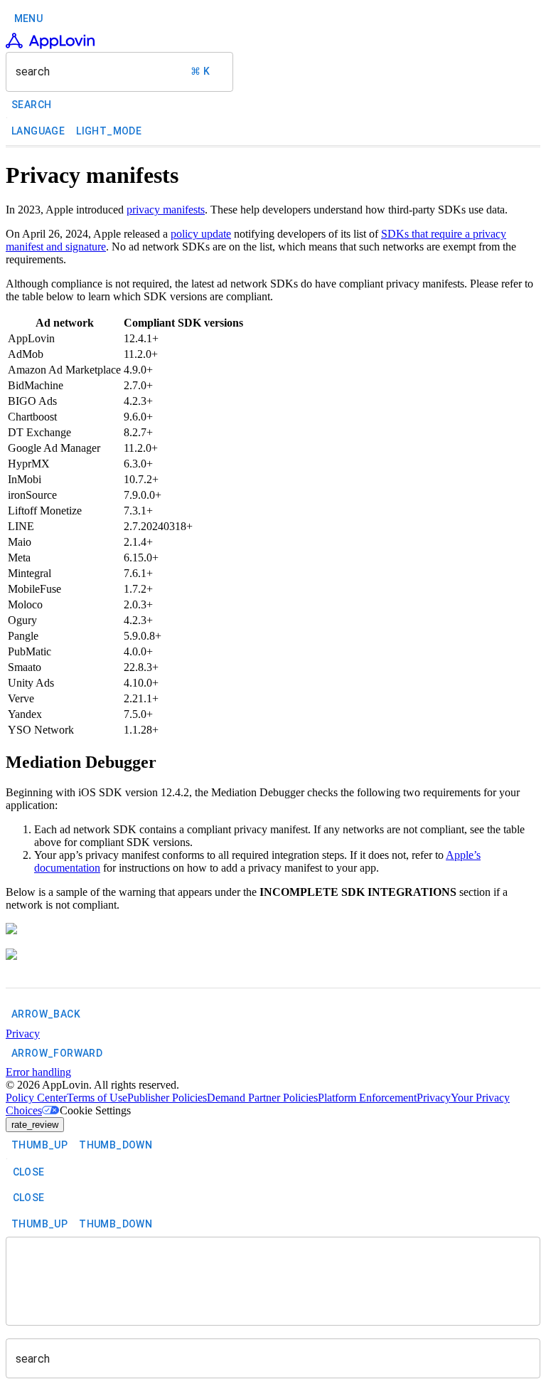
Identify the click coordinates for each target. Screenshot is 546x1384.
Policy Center (36, 1098)
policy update (201, 234)
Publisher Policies (167, 1098)
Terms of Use (97, 1098)
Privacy (434, 1098)
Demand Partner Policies (262, 1098)
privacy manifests (166, 210)
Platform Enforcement (367, 1098)
